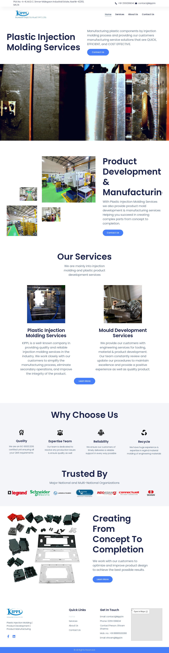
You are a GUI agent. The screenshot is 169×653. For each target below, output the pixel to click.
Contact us (113, 232)
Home (108, 14)
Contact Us (148, 14)
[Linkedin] (13, 636)
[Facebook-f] (8, 636)
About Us (133, 14)
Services (119, 14)
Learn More (103, 579)
